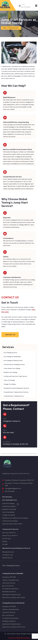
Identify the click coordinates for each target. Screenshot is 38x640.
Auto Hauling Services (10, 353)
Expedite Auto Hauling (10, 372)
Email (4, 418)
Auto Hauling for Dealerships (12, 356)
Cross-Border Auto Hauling (12, 368)
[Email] (5, 414)
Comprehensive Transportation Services (16, 392)
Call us (23, 4)
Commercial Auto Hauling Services (14, 364)
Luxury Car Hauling (9, 380)
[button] (36, 6)
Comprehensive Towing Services (14, 396)
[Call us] (20, 6)
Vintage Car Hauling (10, 384)
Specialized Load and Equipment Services (16, 388)
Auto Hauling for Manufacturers (13, 360)
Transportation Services (10, 529)
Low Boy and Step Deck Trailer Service (15, 376)
